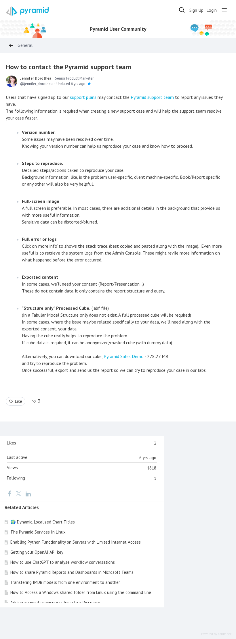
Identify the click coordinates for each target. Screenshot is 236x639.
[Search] (182, 10)
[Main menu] (224, 10)
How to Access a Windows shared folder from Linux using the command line (80, 592)
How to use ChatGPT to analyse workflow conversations (62, 562)
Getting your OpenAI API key (36, 552)
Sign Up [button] (196, 10)
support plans (83, 97)
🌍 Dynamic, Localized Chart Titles (42, 522)
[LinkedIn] (28, 493)
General (25, 45)
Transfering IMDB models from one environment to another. (65, 582)
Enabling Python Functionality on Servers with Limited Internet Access (75, 542)
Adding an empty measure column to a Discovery (55, 602)
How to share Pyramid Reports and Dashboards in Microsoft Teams (72, 572)
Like (18, 401)
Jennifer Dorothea (35, 78)
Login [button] (211, 10)
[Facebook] (9, 493)
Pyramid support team (152, 97)
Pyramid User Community (118, 29)
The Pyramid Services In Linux (38, 532)
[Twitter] (18, 493)
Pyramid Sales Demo (124, 356)
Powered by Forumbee (216, 634)
